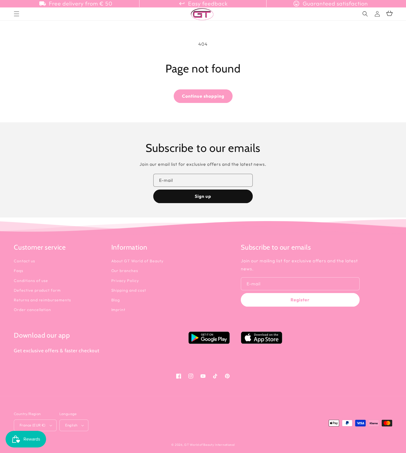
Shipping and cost (128, 290)
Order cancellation (32, 309)
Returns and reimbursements (42, 299)
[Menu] (16, 14)
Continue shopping (203, 96)
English (71, 425)
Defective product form (37, 290)
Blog (115, 299)
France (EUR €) (33, 425)
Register (300, 299)
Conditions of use (31, 280)
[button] (365, 14)
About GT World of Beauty (137, 260)
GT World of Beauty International (209, 445)
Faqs (18, 270)
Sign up (203, 196)
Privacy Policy (125, 280)
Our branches (124, 270)
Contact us (24, 260)
